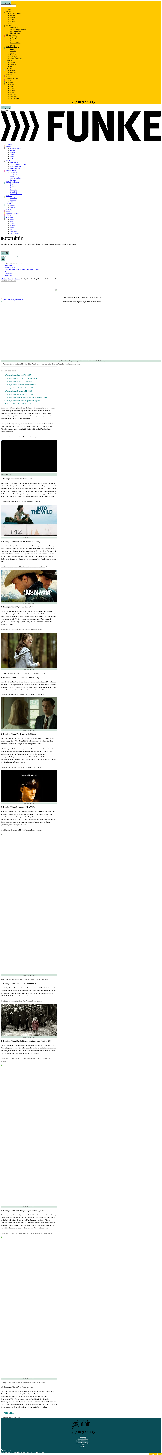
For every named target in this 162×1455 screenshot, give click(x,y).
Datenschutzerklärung (82, 1441)
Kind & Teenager (15, 33)
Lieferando (13, 96)
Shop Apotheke (14, 98)
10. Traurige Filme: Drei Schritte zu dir (17, 404)
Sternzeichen (8, 265)
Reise (11, 23)
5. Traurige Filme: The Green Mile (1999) (18, 388)
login (2, 248)
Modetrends (13, 37)
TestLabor (9, 80)
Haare (12, 41)
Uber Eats (13, 94)
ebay (11, 86)
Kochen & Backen (15, 13)
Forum (8, 76)
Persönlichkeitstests (16, 59)
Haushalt (12, 17)
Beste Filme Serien (14, 1417)
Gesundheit (13, 63)
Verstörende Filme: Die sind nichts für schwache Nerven (27, 673)
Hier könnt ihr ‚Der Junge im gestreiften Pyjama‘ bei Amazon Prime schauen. (27, 1233)
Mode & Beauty (11, 35)
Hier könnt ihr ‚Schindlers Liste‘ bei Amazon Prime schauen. (21, 1001)
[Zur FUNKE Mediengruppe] (81, 141)
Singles (12, 53)
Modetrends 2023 (9, 267)
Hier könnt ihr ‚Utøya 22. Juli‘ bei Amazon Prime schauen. (21, 629)
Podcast (6, 271)
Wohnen (12, 15)
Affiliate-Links (9, 1413)
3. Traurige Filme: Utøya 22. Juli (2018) (18, 381)
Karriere (12, 70)
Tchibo (12, 84)
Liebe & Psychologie (12, 47)
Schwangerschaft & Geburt (18, 29)
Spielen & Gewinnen (12, 78)
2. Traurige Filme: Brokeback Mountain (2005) (20, 378)
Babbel (12, 92)
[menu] (3, 259)
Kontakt (83, 1445)
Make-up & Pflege (15, 43)
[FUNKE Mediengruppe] (6, 1450)
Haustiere (13, 21)
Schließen (7, 3)
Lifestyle (8, 11)
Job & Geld (9, 68)
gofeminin (4, 279)
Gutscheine (9, 82)
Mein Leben (13, 55)
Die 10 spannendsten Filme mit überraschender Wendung (28, 979)
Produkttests (8, 275)
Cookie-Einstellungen (82, 1443)
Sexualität (13, 51)
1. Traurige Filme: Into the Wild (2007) (17, 375)
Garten (12, 19)
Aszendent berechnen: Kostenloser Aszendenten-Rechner (21, 269)
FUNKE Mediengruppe (17, 1452)
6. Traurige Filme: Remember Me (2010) (18, 391)
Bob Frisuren (8, 273)
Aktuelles (9, 9)
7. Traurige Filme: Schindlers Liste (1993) (18, 394)
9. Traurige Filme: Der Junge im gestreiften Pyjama (22, 400)
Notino (12, 88)
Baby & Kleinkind (15, 31)
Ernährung (13, 65)
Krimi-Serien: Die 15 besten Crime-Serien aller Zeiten (26, 1383)
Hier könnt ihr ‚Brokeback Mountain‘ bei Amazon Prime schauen (23, 567)
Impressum (83, 1437)
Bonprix (12, 90)
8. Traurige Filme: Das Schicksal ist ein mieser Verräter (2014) (25, 397)
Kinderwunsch (14, 27)
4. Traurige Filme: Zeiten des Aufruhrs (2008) (20, 384)
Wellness (9, 61)
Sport (11, 66)
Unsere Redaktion (83, 1439)
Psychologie (13, 57)
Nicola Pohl (70, 298)
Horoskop (9, 74)
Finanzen (13, 72)
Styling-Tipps (14, 39)
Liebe (12, 49)
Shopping (13, 45)
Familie (8, 25)
